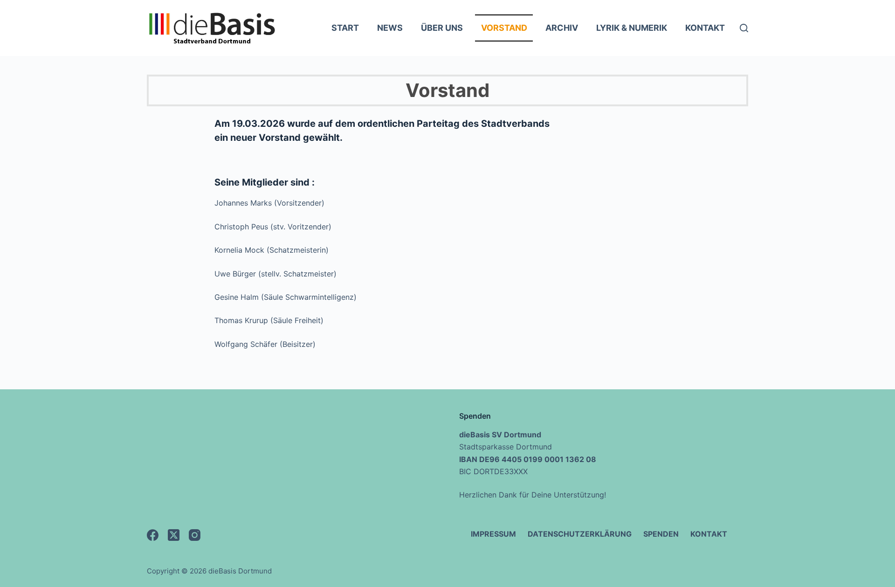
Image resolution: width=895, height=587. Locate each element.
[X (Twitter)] (173, 535)
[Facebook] (152, 535)
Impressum (493, 534)
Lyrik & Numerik (631, 28)
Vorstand (504, 28)
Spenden (661, 534)
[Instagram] (194, 535)
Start (345, 28)
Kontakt (705, 28)
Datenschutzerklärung (580, 534)
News (390, 28)
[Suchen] (744, 28)
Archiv (561, 28)
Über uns (442, 28)
